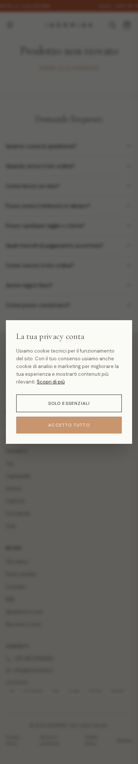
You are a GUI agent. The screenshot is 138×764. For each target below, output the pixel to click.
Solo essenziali (69, 403)
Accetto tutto (69, 425)
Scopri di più (51, 382)
